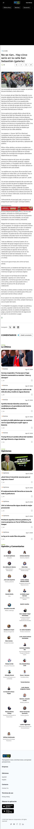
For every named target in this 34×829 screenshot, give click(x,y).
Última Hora (7, 7)
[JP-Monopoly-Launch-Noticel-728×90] (17, 209)
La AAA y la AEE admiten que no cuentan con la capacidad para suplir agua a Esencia (16, 422)
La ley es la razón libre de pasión (13, 536)
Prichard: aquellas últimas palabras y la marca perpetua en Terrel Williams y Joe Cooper (16, 522)
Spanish (4, 777)
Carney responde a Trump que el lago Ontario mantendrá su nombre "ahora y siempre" (16, 375)
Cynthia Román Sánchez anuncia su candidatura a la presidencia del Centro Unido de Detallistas (16, 406)
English (4, 779)
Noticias (17, 7)
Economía (27, 7)
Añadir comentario (26, 335)
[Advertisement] (17, 28)
